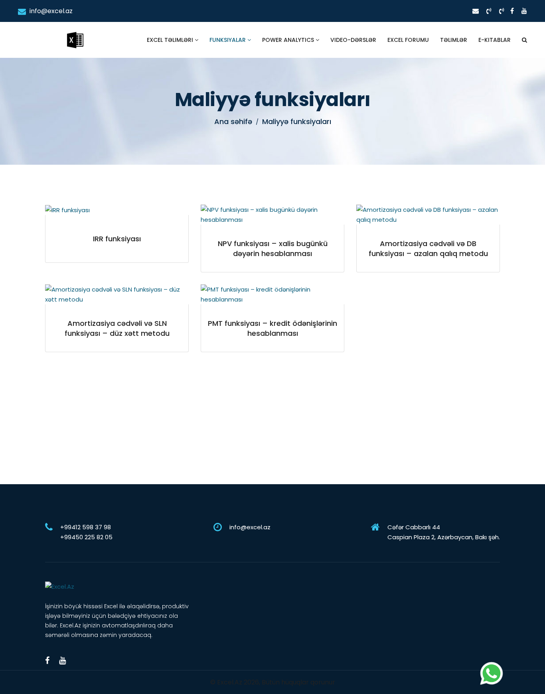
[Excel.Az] (75, 32)
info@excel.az (50, 11)
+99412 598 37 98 (85, 527)
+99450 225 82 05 (86, 537)
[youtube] (524, 11)
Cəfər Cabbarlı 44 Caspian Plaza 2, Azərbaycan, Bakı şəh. (443, 532)
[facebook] (512, 11)
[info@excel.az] (475, 11)
